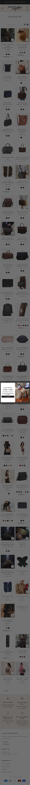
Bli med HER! (8, 396)
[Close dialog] (28, 383)
